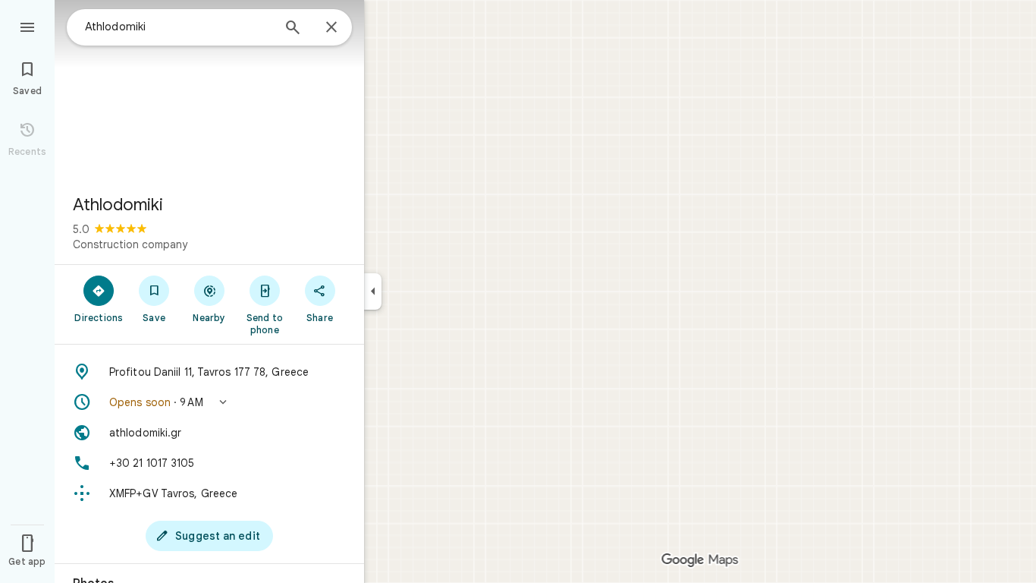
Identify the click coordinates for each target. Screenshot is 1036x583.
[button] (209, 402)
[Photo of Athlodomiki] (209, 91)
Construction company (130, 244)
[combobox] (178, 26)
